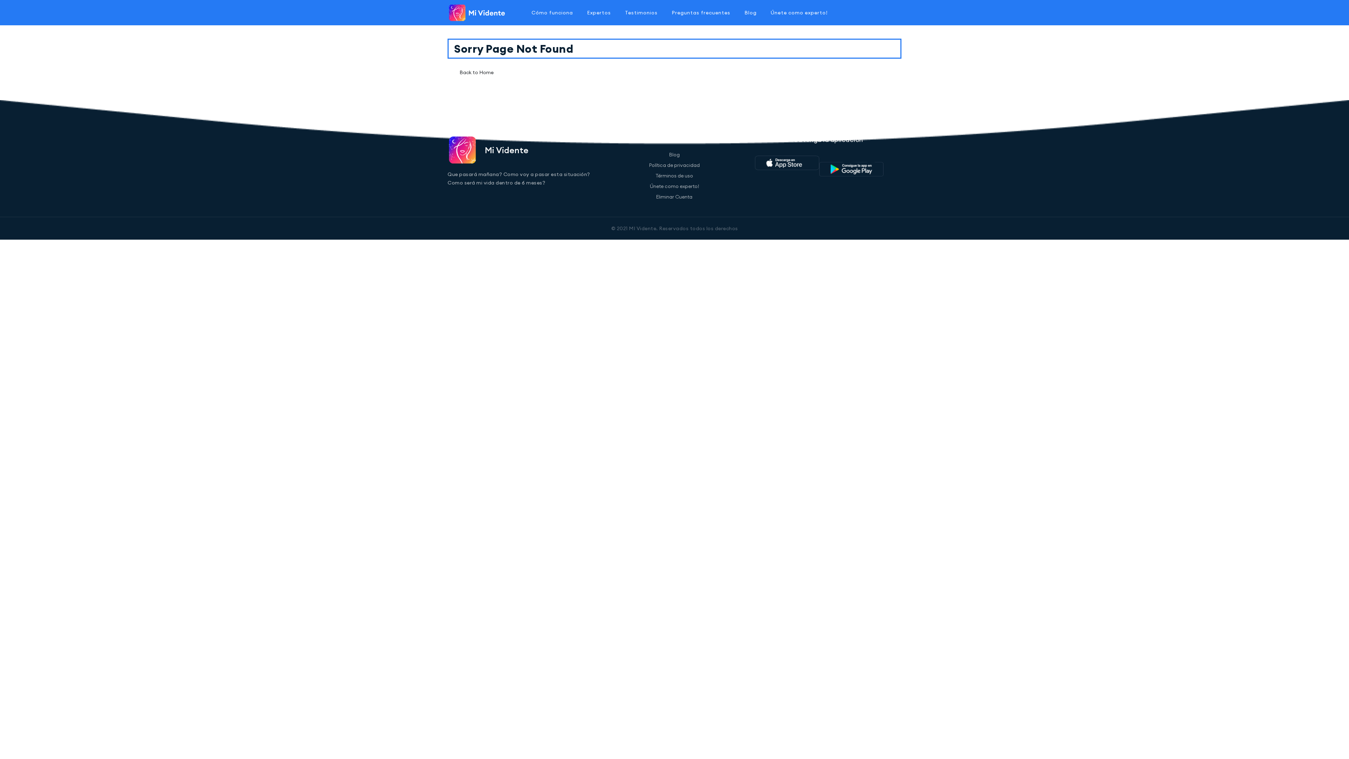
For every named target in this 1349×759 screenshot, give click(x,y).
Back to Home (477, 72)
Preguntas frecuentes (701, 12)
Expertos (599, 12)
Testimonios (641, 12)
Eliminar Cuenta (674, 197)
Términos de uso (674, 176)
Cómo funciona (552, 12)
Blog (750, 12)
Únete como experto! (799, 12)
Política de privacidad (674, 165)
